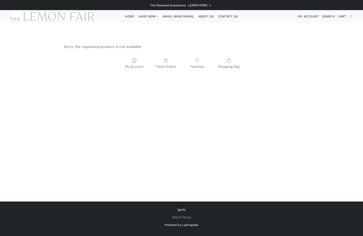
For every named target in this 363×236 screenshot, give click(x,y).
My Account (134, 66)
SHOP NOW (147, 16)
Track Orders (166, 66)
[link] (200, 5)
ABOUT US (206, 16)
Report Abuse (181, 217)
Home (129, 16)
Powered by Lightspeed (181, 225)
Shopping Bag (228, 66)
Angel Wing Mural (178, 16)
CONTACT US (228, 16)
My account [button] (308, 16)
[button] (52, 16)
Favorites (197, 66)
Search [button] (328, 16)
